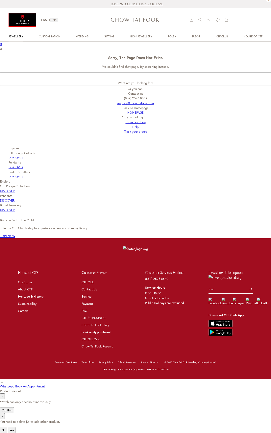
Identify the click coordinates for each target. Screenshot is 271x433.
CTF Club (88, 282)
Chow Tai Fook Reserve (97, 346)
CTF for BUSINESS (94, 318)
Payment (87, 303)
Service (86, 296)
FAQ (84, 311)
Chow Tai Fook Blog (95, 325)
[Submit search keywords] (135, 85)
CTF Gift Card (91, 339)
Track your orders (135, 131)
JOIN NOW (7, 236)
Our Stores (25, 282)
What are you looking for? (135, 83)
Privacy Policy (106, 362)
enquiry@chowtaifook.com (135, 103)
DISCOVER (16, 158)
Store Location (136, 122)
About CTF (25, 289)
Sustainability (27, 303)
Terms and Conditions (66, 362)
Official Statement (127, 362)
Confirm (7, 410)
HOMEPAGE (135, 112)
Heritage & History (30, 296)
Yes (12, 430)
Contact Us (89, 289)
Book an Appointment (96, 332)
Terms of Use (88, 362)
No (4, 430)
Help (135, 127)
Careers (23, 311)
